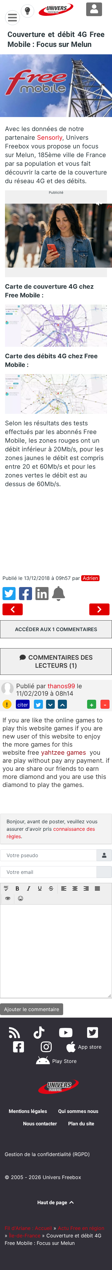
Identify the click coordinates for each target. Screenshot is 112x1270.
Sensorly (49, 137)
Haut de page (52, 1202)
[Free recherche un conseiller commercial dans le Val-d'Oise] (99, 609)
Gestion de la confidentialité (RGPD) (47, 1154)
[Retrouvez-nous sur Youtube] (67, 1032)
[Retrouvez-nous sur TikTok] (40, 1032)
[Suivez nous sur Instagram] (47, 1047)
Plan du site (81, 1124)
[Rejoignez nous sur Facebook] (20, 1047)
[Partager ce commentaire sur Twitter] (38, 704)
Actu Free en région (81, 1228)
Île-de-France (24, 1235)
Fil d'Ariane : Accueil (28, 1228)
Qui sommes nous (78, 1111)
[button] (6, 889)
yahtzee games (63, 752)
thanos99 (62, 686)
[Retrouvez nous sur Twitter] (94, 1032)
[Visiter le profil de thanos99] (7, 688)
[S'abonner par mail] (59, 597)
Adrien (90, 578)
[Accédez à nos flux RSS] (16, 1032)
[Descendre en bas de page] (50, 704)
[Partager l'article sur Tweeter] (10, 597)
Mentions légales (28, 1111)
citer (22, 705)
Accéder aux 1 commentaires (56, 629)
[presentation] (6, 889)
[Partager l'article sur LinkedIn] (43, 597)
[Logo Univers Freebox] (56, 9)
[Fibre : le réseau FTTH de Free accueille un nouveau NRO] (13, 609)
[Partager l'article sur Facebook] (27, 597)
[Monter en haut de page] (62, 704)
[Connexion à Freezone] (94, 9)
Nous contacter (40, 1124)
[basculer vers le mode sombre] (27, 10)
